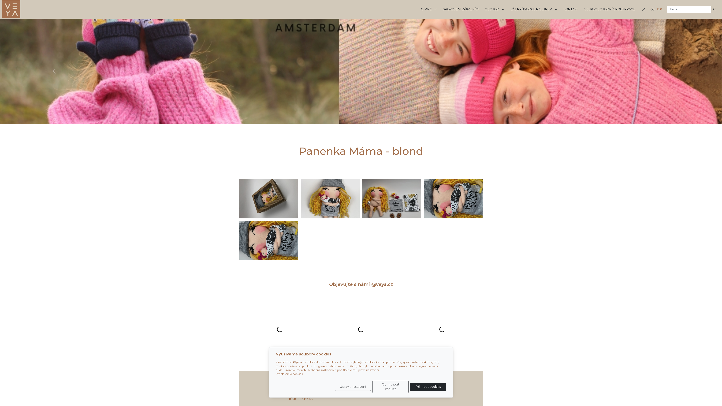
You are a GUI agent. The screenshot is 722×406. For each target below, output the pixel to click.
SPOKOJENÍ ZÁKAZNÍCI (461, 9)
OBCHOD (492, 9)
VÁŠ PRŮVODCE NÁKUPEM (531, 9)
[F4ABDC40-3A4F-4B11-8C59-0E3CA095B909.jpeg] (391, 198)
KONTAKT (570, 9)
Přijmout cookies (428, 387)
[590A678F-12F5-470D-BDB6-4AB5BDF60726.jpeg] (268, 198)
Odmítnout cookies (390, 387)
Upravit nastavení (353, 387)
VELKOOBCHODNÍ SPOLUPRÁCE (609, 9)
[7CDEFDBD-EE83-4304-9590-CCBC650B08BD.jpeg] (453, 198)
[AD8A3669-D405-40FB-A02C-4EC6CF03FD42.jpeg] (268, 240)
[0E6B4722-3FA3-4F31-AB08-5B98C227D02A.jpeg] (330, 198)
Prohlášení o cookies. (289, 374)
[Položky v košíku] (652, 9)
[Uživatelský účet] (644, 9)
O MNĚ (426, 9)
